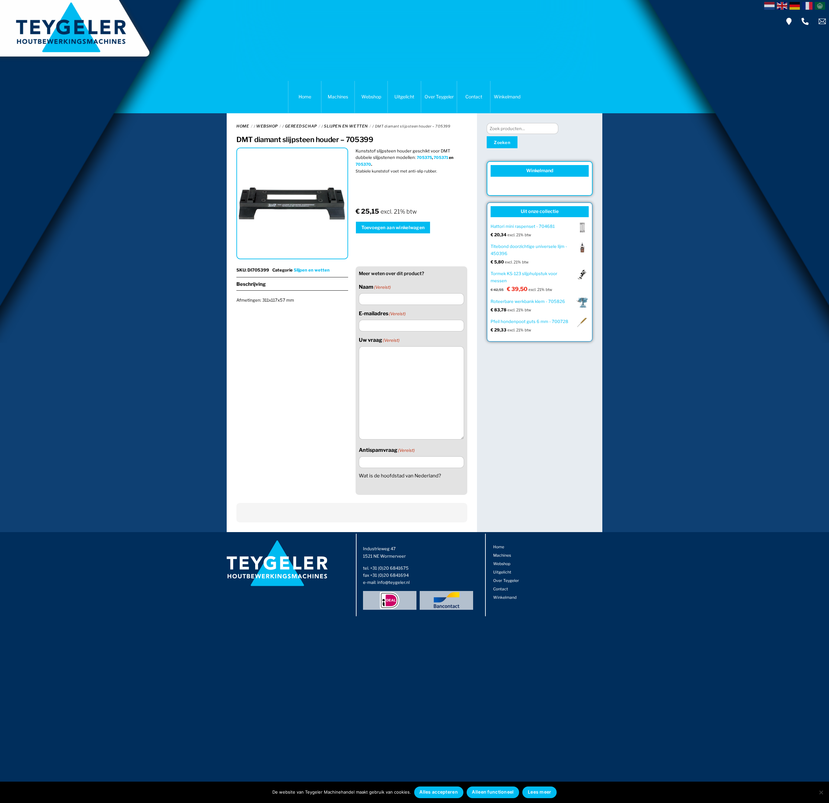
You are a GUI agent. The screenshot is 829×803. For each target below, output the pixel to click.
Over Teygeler (439, 96)
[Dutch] (770, 5)
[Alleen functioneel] (821, 792)
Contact (473, 96)
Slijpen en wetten (346, 126)
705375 (424, 157)
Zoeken (502, 142)
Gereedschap (301, 126)
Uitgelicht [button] (404, 96)
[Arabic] (821, 5)
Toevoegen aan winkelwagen (393, 227)
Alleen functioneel (493, 792)
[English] (783, 5)
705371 (441, 157)
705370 (363, 164)
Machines (338, 96)
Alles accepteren (438, 792)
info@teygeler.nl (393, 582)
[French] (808, 5)
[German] (795, 5)
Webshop (371, 96)
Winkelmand (507, 96)
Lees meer (539, 792)
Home (305, 96)
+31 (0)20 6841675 (389, 568)
